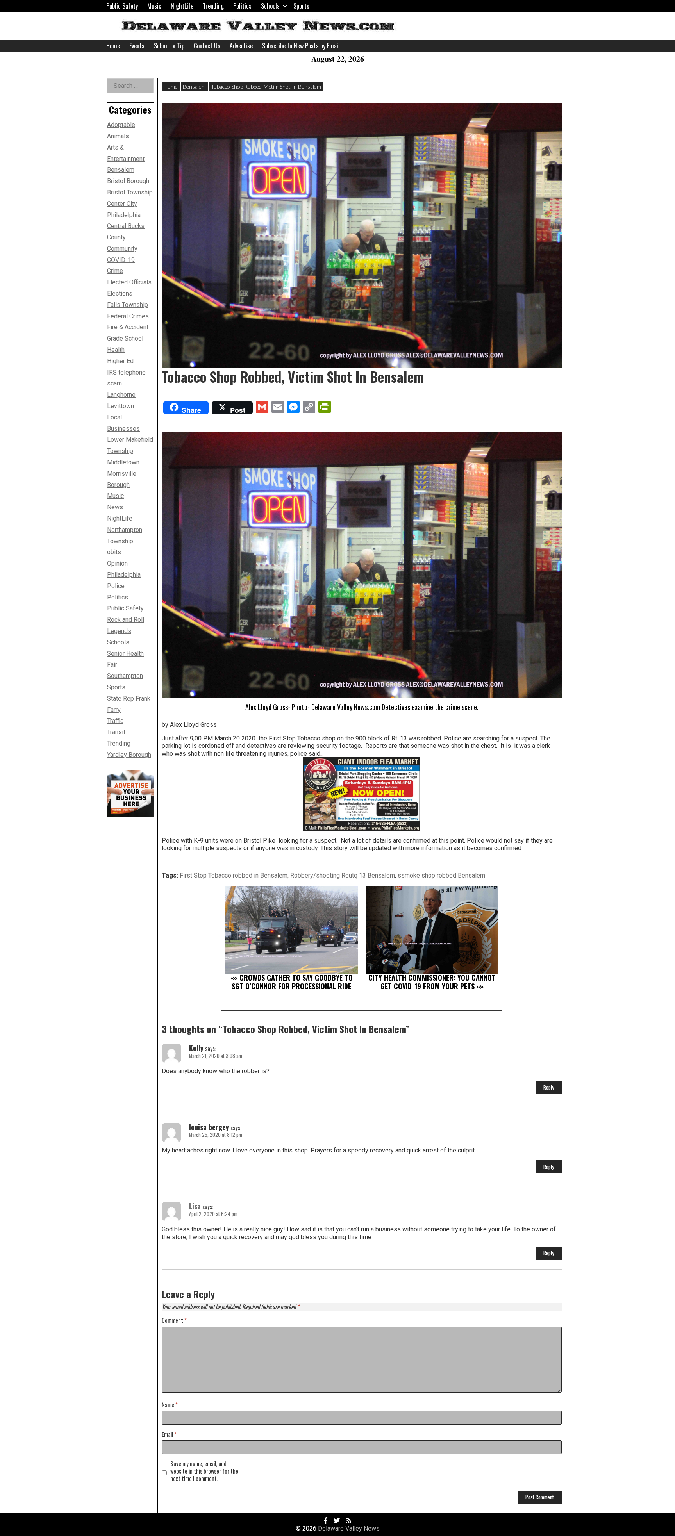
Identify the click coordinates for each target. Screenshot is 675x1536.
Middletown (123, 462)
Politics (242, 6)
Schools (270, 6)
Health (116, 349)
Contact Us (207, 45)
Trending (213, 6)
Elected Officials (129, 282)
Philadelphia (124, 574)
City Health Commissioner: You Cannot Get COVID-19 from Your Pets (432, 981)
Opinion (117, 563)
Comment (174, 1320)
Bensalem (194, 86)
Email (169, 1434)
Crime (115, 271)
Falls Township (127, 305)
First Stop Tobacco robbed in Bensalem (234, 875)
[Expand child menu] (285, 6)
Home (113, 45)
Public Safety (122, 6)
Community (122, 248)
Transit (116, 732)
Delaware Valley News (349, 1528)
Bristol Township (130, 192)
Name (170, 1405)
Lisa (195, 1206)
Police (116, 586)
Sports (301, 6)
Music (154, 6)
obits (114, 552)
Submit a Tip (169, 45)
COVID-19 (121, 260)
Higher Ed (120, 361)
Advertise (241, 45)
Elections (119, 293)
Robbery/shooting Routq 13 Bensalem (342, 875)
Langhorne (121, 394)
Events (137, 45)
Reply (548, 1087)
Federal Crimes (128, 316)
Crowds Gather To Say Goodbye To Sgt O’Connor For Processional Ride (292, 981)
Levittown (120, 406)
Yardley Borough (129, 754)
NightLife (182, 6)
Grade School (125, 338)
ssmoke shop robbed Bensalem (441, 875)
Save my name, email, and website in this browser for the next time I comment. (204, 1471)
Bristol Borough (128, 181)
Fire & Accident (127, 327)
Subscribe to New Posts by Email (301, 45)
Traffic (115, 720)
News (115, 507)
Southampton (125, 676)
